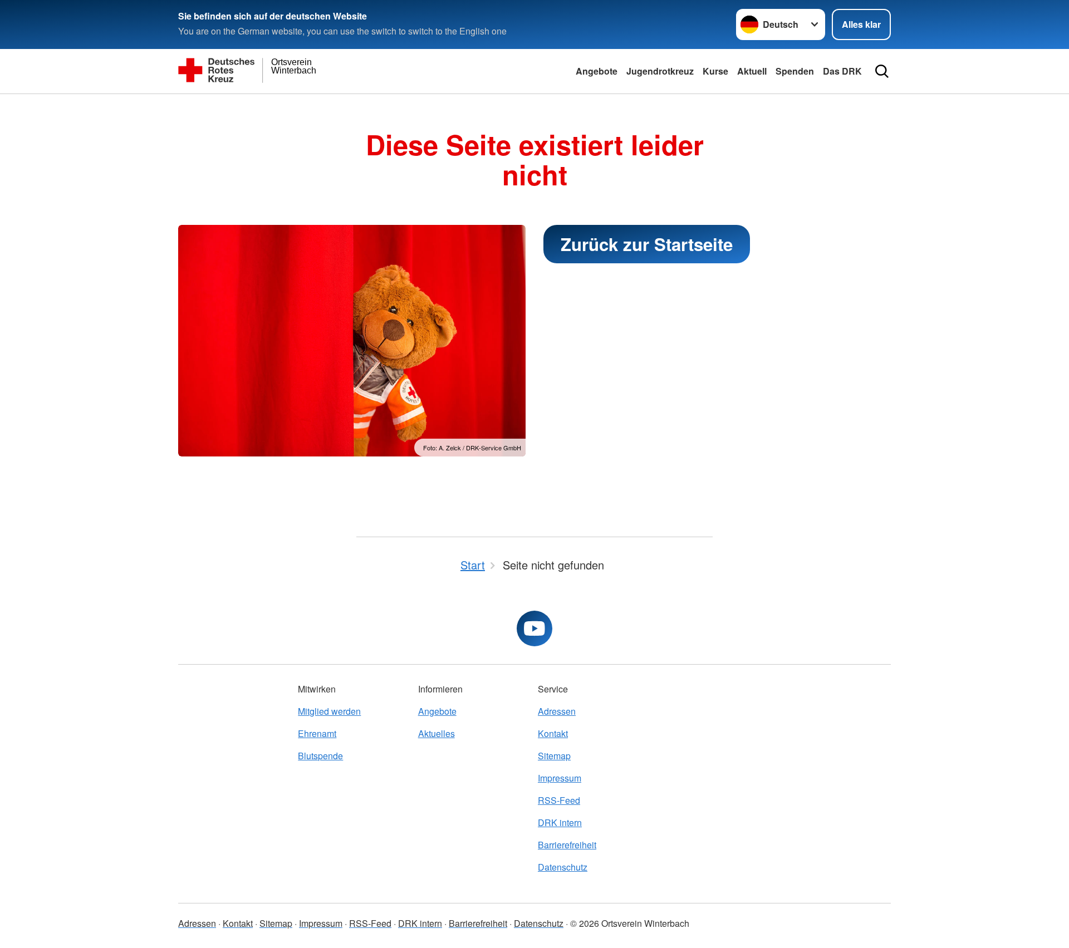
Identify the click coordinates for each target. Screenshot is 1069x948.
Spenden (795, 71)
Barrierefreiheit (567, 844)
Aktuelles (436, 733)
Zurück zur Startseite (647, 244)
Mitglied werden (329, 711)
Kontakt (553, 733)
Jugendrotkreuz (660, 71)
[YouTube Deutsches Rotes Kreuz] (534, 628)
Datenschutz (562, 867)
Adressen (557, 711)
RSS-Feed (559, 800)
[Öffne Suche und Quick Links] (882, 71)
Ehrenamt (317, 733)
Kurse (715, 71)
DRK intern (560, 822)
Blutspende (320, 755)
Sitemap (554, 755)
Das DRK (842, 71)
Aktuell (752, 71)
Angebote (596, 71)
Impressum (559, 778)
